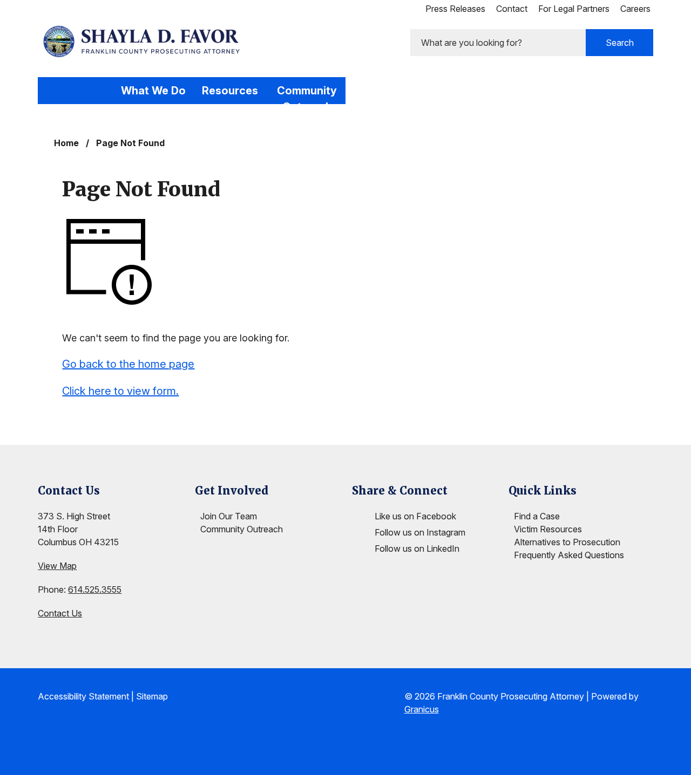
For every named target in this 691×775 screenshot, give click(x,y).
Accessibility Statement (83, 696)
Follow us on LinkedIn (417, 548)
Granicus (421, 709)
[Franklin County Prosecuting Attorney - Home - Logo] (143, 41)
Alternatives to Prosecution (567, 542)
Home (66, 143)
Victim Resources (548, 529)
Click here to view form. (120, 391)
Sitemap (152, 696)
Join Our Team (228, 516)
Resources (230, 90)
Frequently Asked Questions (569, 555)
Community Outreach (307, 94)
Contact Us (60, 613)
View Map (57, 565)
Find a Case (537, 516)
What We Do (153, 90)
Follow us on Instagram (420, 532)
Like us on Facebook (415, 516)
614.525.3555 (94, 589)
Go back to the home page (128, 364)
